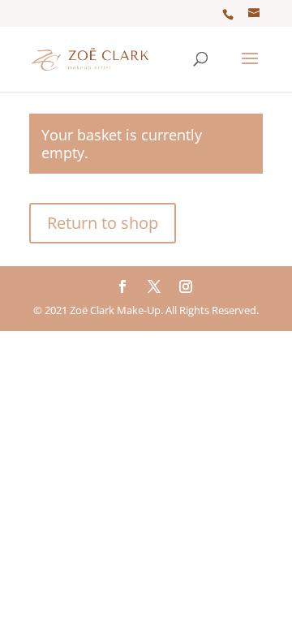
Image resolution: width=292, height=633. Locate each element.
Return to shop (102, 223)
